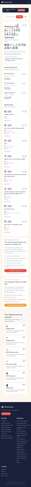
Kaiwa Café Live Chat (6, 436)
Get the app (21, 10)
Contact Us (4, 469)
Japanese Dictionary (6, 427)
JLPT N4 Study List (9, 83)
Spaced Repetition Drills (7, 425)
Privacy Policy (4, 475)
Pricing (18, 462)
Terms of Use (4, 473)
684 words (6, 85)
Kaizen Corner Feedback (7, 438)
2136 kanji (12, 95)
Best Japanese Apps (21, 423)
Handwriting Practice (6, 431)
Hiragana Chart (20, 449)
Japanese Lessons (5, 423)
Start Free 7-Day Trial (15, 270)
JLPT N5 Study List (9, 73)
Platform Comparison (22, 458)
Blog (18, 460)
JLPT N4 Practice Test (22, 456)
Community (3, 434)
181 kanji (13, 85)
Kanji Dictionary (20, 445)
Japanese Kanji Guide (22, 433)
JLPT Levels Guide (21, 431)
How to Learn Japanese (22, 421)
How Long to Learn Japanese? (21, 428)
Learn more (7, 120)
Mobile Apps (20, 447)
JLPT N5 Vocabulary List (22, 441)
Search (20, 16)
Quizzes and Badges (6, 429)
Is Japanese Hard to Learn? (23, 425)
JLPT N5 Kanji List (21, 439)
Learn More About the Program (15, 305)
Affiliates (3, 471)
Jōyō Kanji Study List (9, 93)
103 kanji (13, 75)
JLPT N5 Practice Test (22, 454)
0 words (6, 95)
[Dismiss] (26, 10)
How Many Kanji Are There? (21, 436)
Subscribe (24, 73)
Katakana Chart (20, 452)
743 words (6, 75)
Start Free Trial (6, 413)
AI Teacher (3, 421)
